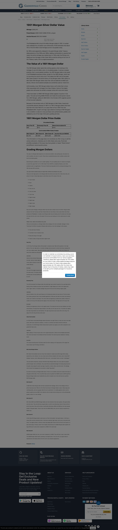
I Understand (70, 275)
